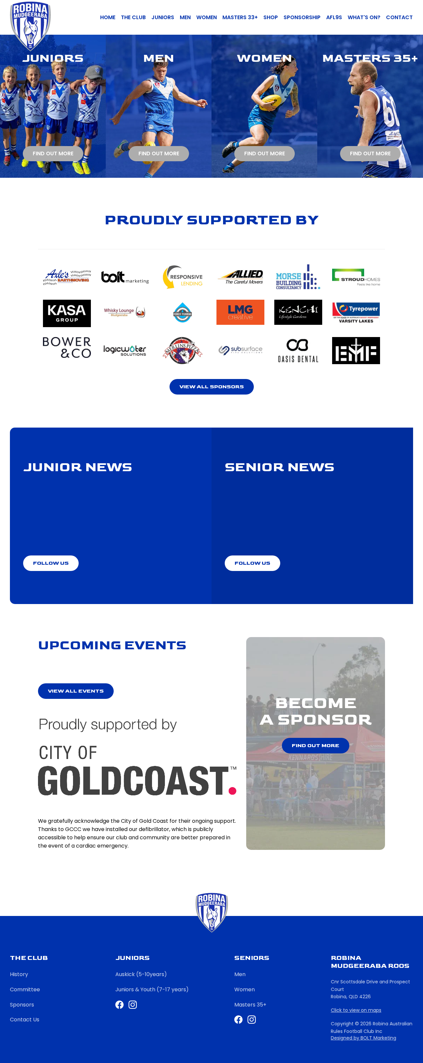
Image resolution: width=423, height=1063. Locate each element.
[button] (212, 387)
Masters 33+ (240, 17)
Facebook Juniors (119, 1005)
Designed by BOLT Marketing (363, 1038)
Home (107, 17)
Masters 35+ (250, 1004)
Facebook (238, 1019)
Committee (25, 989)
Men (185, 17)
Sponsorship (302, 17)
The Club (133, 17)
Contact (399, 17)
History (19, 974)
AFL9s (334, 17)
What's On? (364, 17)
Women (206, 17)
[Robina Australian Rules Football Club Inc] (30, 27)
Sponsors (22, 1004)
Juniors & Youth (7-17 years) (152, 989)
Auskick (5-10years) (141, 974)
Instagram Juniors (133, 1005)
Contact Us (24, 1019)
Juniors (162, 17)
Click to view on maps (356, 1010)
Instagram (252, 1019)
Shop (270, 17)
